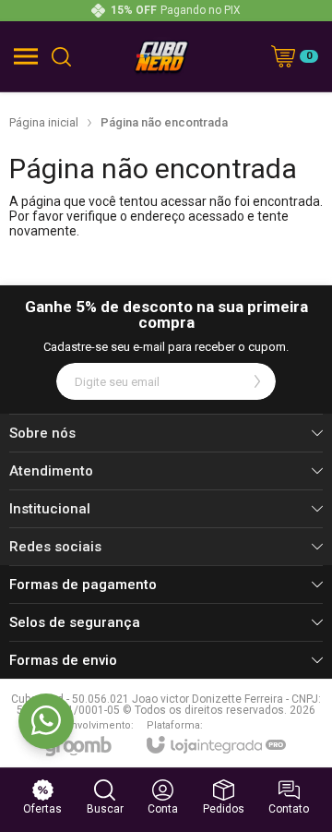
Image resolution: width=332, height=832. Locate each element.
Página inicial (43, 122)
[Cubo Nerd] (161, 56)
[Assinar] (257, 381)
